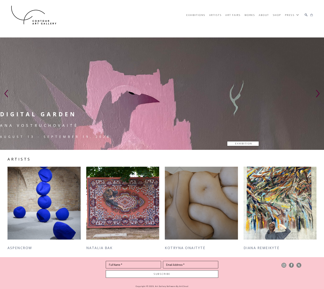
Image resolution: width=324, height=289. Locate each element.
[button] (292, 15)
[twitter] (298, 265)
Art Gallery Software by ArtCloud (171, 286)
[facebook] (291, 265)
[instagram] (283, 265)
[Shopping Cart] (311, 15)
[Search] (306, 15)
